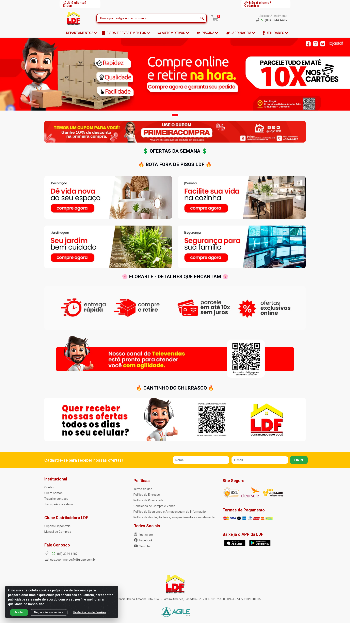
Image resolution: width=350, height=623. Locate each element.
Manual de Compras (57, 532)
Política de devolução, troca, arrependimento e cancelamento (174, 517)
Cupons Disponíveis (57, 526)
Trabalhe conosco (56, 499)
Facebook (146, 540)
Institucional (55, 479)
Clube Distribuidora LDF (66, 517)
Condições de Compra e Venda (154, 506)
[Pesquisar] (202, 18)
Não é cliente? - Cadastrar (258, 4)
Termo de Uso (142, 489)
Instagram (146, 534)
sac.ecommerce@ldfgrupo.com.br (73, 559)
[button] (175, 115)
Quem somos (53, 493)
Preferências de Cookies (89, 612)
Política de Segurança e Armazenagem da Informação (169, 511)
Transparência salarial (58, 504)
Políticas (141, 480)
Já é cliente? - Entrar (76, 4)
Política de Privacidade (148, 500)
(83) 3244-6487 (66, 554)
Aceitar (19, 612)
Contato (49, 487)
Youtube (144, 546)
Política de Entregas (146, 494)
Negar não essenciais (48, 612)
